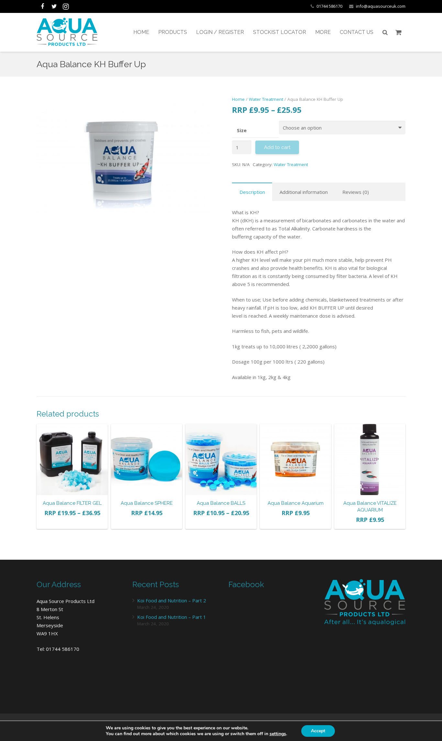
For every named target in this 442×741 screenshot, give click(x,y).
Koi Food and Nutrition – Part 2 (171, 600)
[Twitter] (54, 6)
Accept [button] (318, 731)
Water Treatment (266, 99)
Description (252, 192)
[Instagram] (66, 6)
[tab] (252, 192)
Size (242, 130)
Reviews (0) (355, 192)
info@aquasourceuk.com (380, 6)
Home (238, 99)
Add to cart (146, 522)
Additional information (304, 192)
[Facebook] (42, 6)
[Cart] (398, 32)
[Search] (385, 32)
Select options (72, 522)
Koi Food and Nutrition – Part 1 (171, 617)
